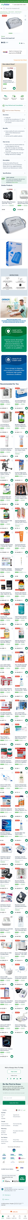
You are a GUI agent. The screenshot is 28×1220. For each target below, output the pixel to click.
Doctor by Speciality (17, 1123)
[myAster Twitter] (14, 1078)
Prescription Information (18, 1130)
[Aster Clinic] (4, 1158)
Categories (3, 1130)
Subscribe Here (14, 1103)
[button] (25, 16)
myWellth (3, 1118)
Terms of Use (4, 1139)
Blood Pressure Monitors (5, 13)
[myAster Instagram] (10, 1078)
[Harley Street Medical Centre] (13, 1162)
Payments (3, 1143)
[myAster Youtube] (20, 1078)
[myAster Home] (2, 1189)
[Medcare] (22, 1158)
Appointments (16, 1114)
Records (3, 1114)
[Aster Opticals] (13, 1158)
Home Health (11, 11)
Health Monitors (18, 11)
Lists (2, 1116)
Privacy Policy (16, 1139)
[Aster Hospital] (21, 1155)
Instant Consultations (5, 1125)
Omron (3, 36)
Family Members (16, 1116)
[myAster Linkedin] (17, 1078)
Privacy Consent (4, 1141)
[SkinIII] (21, 1162)
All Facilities (15, 1125)
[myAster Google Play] (6, 1181)
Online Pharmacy (3, 11)
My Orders (3, 1132)
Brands (14, 1132)
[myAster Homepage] (22, 1178)
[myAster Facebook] (7, 1078)
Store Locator (4, 1134)
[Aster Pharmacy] (13, 1155)
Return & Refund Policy (18, 1141)
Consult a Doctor (4, 1123)
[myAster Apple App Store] (15, 1181)
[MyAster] (4, 1155)
